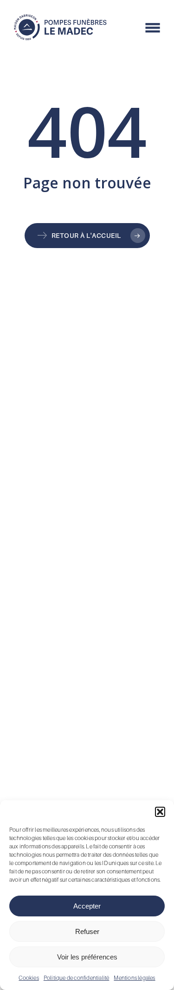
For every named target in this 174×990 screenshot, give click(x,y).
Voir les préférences (87, 957)
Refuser (87, 931)
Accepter (87, 906)
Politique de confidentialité (77, 977)
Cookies (29, 977)
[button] (160, 811)
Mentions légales (134, 977)
